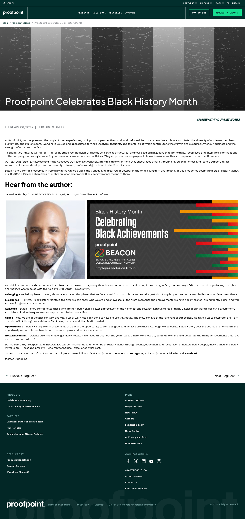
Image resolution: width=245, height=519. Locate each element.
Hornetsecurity (133, 443)
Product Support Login (19, 459)
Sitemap (99, 504)
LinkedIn (173, 353)
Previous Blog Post (23, 376)
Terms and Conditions (59, 504)
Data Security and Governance (23, 406)
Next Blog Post (224, 376)
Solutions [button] (99, 13)
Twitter (118, 353)
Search (10, 3)
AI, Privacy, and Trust (136, 437)
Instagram (136, 353)
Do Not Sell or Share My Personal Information (132, 504)
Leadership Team (134, 424)
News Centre (132, 431)
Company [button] (130, 13)
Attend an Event (134, 476)
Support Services (16, 466)
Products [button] (84, 13)
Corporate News (21, 23)
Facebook (191, 353)
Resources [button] (115, 13)
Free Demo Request (136, 488)
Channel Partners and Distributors (25, 421)
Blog (5, 23)
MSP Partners (14, 427)
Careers (129, 418)
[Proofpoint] (15, 13)
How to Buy (131, 412)
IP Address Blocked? (18, 472)
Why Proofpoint (134, 406)
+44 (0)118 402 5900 (136, 470)
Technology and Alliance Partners (25, 434)
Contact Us (131, 482)
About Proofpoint (135, 400)
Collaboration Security (19, 400)
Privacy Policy (83, 504)
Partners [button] (188, 3)
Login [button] (217, 3)
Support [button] (204, 3)
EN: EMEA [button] (232, 3)
